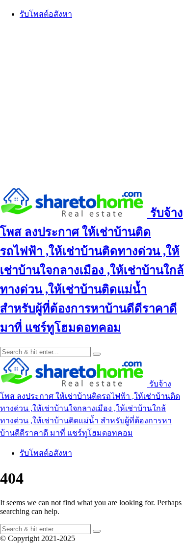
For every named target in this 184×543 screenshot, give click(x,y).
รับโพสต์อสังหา (46, 14)
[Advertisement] (92, 103)
